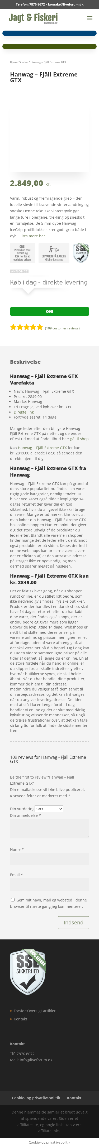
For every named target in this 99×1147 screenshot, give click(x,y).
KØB (49, 311)
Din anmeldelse (25, 815)
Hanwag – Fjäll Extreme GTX (42, 447)
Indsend (73, 922)
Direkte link (24, 412)
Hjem (13, 62)
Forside (20, 1010)
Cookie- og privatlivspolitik (36, 1097)
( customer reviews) (62, 328)
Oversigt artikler (41, 1010)
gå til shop (79, 438)
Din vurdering (22, 808)
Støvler (23, 62)
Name (17, 849)
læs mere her (33, 235)
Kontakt (20, 1018)
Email (16, 874)
